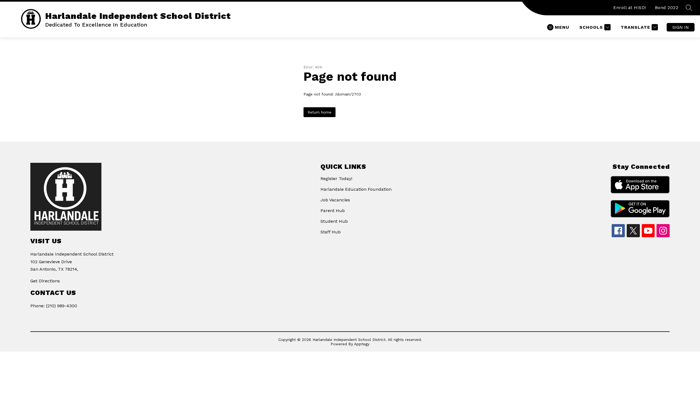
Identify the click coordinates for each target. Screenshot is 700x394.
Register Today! (336, 178)
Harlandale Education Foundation (356, 189)
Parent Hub (332, 210)
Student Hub (334, 221)
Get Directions (45, 280)
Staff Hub (330, 231)
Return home (319, 112)
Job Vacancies (335, 199)
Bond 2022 (666, 7)
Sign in (680, 27)
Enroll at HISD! (629, 7)
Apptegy (361, 344)
